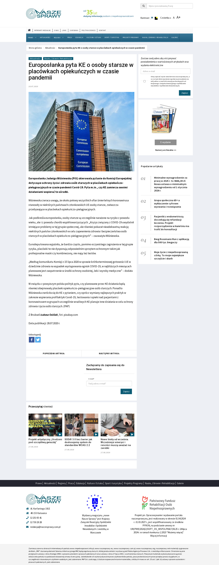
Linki (64, 30)
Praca (69, 37)
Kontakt (102, 30)
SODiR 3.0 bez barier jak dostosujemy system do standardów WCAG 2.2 (78, 442)
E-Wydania (74, 30)
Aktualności (45, 37)
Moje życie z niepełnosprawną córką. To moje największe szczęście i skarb (171, 255)
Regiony (57, 38)
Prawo (30, 38)
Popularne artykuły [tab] (152, 166)
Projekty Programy (131, 37)
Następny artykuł (109, 353)
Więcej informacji (158, 535)
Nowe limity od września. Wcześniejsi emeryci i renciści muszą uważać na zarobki (116, 443)
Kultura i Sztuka (94, 37)
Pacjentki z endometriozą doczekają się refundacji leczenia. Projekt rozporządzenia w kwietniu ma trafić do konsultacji (171, 223)
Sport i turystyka (111, 37)
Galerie (175, 37)
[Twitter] (38, 339)
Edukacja (79, 37)
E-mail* (91, 379)
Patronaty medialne (42, 30)
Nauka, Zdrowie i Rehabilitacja (155, 37)
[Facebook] (31, 339)
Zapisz (126, 391)
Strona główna (35, 48)
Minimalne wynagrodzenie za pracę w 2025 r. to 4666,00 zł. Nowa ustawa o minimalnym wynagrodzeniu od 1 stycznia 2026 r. (170, 184)
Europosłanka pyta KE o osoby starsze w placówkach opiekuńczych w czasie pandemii (101, 48)
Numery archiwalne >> (165, 150)
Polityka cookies (88, 30)
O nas (56, 30)
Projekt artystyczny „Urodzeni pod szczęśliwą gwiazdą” (45, 441)
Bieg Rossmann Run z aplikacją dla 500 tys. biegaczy (171, 240)
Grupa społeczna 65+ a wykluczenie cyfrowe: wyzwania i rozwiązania (167, 203)
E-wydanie (165, 142)
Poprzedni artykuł (54, 353)
